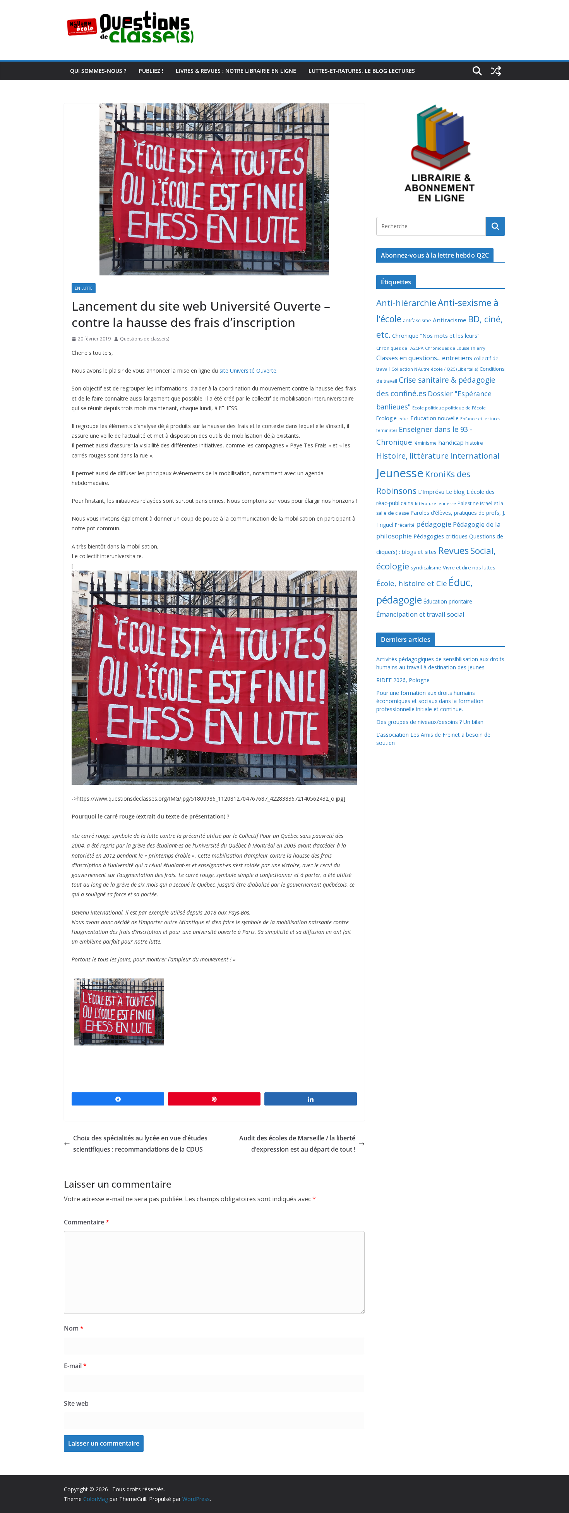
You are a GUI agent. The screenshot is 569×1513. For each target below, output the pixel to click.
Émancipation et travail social (420, 614)
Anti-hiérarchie (406, 302)
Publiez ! (151, 70)
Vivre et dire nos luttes (469, 567)
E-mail (75, 1366)
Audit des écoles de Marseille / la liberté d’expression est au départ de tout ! (297, 1144)
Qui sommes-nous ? (98, 70)
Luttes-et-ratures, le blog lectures (361, 70)
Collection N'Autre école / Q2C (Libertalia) (434, 369)
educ (403, 418)
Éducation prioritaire (447, 601)
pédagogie (433, 524)
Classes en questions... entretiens (424, 358)
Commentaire (86, 1222)
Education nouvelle (434, 418)
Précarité (405, 525)
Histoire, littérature (412, 455)
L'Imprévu (431, 491)
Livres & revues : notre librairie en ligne (236, 70)
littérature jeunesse (435, 503)
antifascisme (417, 320)
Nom (74, 1328)
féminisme (425, 443)
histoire (474, 442)
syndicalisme (426, 567)
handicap (451, 442)
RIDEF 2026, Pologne (403, 680)
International (474, 455)
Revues (453, 550)
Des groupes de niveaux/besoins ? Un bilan (429, 722)
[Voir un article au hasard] (496, 71)
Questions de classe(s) (144, 338)
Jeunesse (399, 473)
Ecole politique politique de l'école (449, 408)
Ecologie (386, 418)
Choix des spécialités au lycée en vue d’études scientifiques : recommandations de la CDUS (140, 1144)
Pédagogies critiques (440, 536)
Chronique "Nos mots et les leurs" (436, 335)
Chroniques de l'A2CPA (399, 348)
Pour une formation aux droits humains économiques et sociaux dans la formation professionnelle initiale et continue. (429, 701)
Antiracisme (449, 320)
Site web (76, 1403)
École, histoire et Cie (411, 583)
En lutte (84, 288)
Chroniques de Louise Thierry (455, 348)
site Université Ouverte (247, 370)
